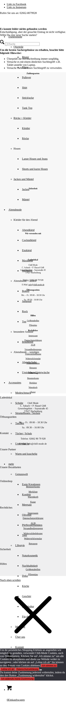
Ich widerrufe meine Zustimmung (17, 679)
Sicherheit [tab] (5, 549)
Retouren (33, 368)
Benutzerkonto (33, 378)
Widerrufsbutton (33, 363)
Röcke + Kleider (22, 118)
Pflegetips (33, 325)
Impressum (33, 336)
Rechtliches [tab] (6, 507)
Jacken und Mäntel (24, 179)
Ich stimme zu (49, 665)
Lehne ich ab (7, 669)
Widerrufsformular (33, 358)
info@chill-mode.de (36, 284)
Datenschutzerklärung (33, 340)
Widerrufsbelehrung (33, 354)
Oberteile (18, 46)
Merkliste (33, 383)
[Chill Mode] (25, 23)
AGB (33, 345)
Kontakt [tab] (4, 433)
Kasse (33, 392)
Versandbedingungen (33, 349)
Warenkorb (33, 387)
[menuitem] (40, 159)
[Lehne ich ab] (40, 669)
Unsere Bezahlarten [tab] (10, 467)
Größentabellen (33, 320)
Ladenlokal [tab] (6, 397)
